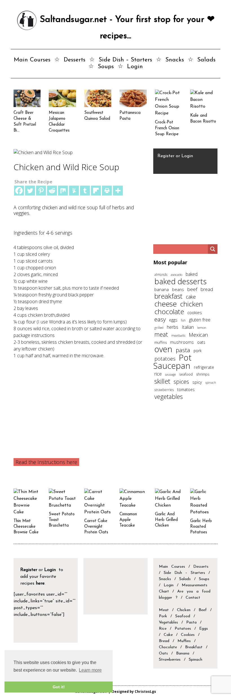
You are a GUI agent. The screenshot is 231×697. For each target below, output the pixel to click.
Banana (182, 653)
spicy (197, 382)
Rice (162, 629)
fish (183, 320)
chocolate (169, 311)
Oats (163, 653)
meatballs (178, 335)
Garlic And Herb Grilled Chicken (166, 520)
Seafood (182, 616)
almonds (160, 274)
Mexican (198, 334)
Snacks (174, 60)
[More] (118, 191)
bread (207, 289)
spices (181, 381)
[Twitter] (30, 191)
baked (191, 274)
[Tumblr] (85, 191)
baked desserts (180, 281)
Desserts (74, 60)
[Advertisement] (80, 401)
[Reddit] (52, 191)
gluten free (199, 320)
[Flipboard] (96, 191)
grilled (158, 327)
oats (201, 342)
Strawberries (170, 660)
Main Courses (32, 60)
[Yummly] (74, 191)
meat (161, 334)
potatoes (165, 358)
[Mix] (63, 191)
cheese (165, 303)
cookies (194, 312)
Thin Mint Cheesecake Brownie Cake (26, 526)
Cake (168, 635)
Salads (206, 60)
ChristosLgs (145, 691)
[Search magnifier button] (212, 249)
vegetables (168, 396)
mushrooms (182, 342)
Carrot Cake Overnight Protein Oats (96, 526)
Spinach (195, 660)
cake (191, 296)
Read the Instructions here (46, 462)
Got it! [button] (59, 687)
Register (165, 156)
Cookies (188, 635)
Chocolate (168, 647)
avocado (176, 274)
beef (192, 289)
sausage (170, 374)
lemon (201, 327)
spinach (210, 383)
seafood (186, 374)
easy (160, 319)
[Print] (107, 191)
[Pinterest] (41, 191)
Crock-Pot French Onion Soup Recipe (167, 128)
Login (135, 67)
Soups (106, 67)
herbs (172, 327)
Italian (188, 327)
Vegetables (168, 622)
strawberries (164, 389)
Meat (164, 610)
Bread (164, 641)
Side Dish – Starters (125, 60)
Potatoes (183, 629)
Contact (193, 598)
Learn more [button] (90, 670)
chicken (191, 303)
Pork (163, 616)
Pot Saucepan (172, 361)
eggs (173, 320)
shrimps (202, 374)
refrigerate (204, 367)
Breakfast (194, 647)
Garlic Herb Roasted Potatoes (201, 526)
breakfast (168, 296)
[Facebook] (19, 191)
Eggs (203, 629)
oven (163, 349)
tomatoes (186, 389)
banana (161, 289)
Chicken (183, 610)
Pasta (191, 622)
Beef (203, 610)
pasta (183, 350)
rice (158, 374)
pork (198, 350)
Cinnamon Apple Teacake (128, 520)
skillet (162, 381)
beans (178, 289)
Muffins (184, 641)
